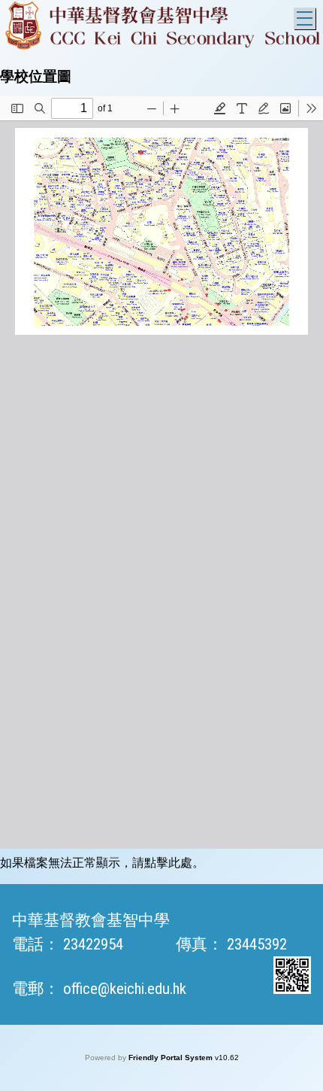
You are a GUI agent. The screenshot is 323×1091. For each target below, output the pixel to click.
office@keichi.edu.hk (124, 989)
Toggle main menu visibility (304, 18)
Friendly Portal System (171, 1057)
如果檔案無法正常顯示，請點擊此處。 (102, 862)
